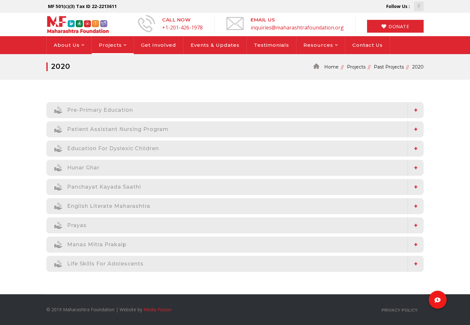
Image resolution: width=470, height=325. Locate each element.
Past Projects (389, 67)
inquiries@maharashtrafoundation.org (297, 27)
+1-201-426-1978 (182, 27)
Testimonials (271, 45)
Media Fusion (157, 309)
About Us (67, 45)
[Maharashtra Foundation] (77, 24)
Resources (318, 45)
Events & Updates (215, 45)
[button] (438, 300)
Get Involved (158, 45)
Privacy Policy (399, 310)
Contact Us (367, 45)
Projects (110, 45)
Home (331, 67)
